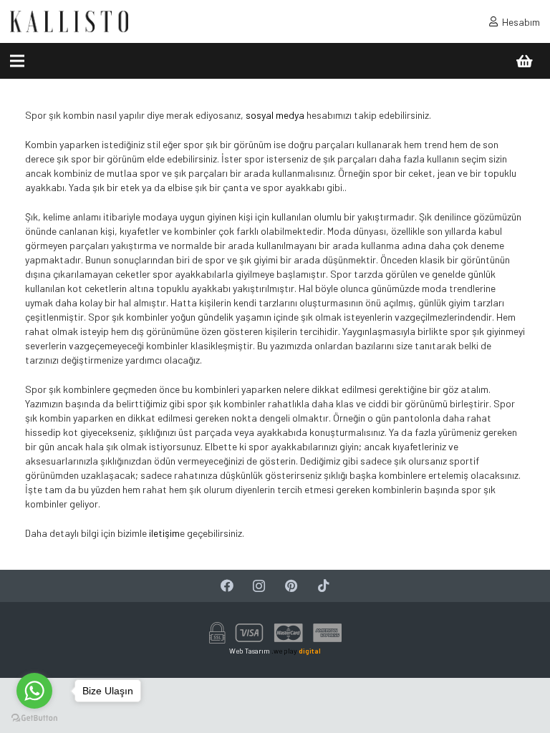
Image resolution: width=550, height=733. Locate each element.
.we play (296, 650)
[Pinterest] (291, 586)
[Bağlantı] (69, 21)
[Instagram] (259, 586)
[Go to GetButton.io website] (34, 718)
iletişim (163, 533)
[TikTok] (323, 586)
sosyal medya (273, 115)
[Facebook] (227, 586)
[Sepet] (524, 61)
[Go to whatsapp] (34, 691)
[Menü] (17, 61)
